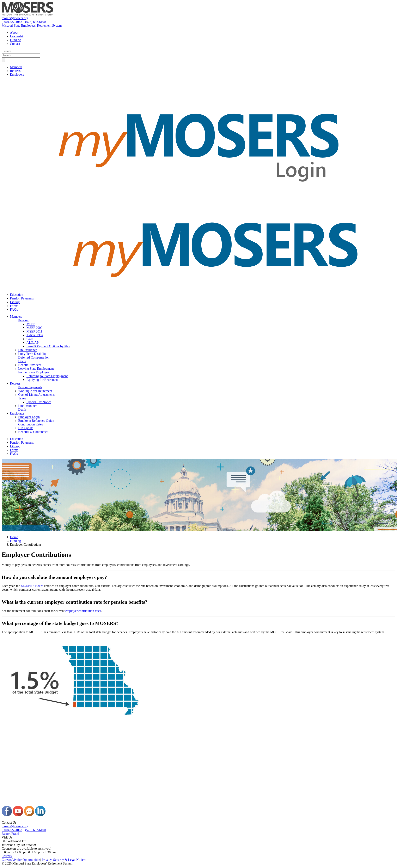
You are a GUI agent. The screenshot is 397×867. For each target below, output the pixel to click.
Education (16, 294)
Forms (14, 306)
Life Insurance (27, 350)
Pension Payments (22, 298)
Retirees (15, 70)
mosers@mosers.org (15, 18)
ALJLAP (32, 342)
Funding (15, 40)
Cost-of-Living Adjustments (36, 394)
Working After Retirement (35, 391)
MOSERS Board (32, 586)
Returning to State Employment (47, 376)
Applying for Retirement (42, 379)
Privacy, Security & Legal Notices (64, 859)
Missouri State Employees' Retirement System (32, 25)
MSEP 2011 (34, 331)
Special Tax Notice (38, 402)
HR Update (25, 428)
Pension (23, 320)
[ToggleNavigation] (3, 60)
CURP (30, 339)
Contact (15, 43)
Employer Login (29, 417)
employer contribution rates (83, 611)
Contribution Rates (30, 424)
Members (16, 67)
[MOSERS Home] (27, 14)
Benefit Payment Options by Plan (48, 346)
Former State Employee (33, 372)
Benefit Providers (29, 365)
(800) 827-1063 (12, 22)
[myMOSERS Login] (198, 200)
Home (14, 537)
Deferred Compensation (33, 357)
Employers (17, 74)
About (14, 32)
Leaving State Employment (36, 368)
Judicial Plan (34, 335)
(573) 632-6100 (35, 22)
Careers (7, 856)
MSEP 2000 (34, 327)
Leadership (17, 36)
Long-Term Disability (32, 353)
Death (22, 361)
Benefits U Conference (33, 432)
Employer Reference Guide (36, 420)
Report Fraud (10, 833)
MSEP (30, 324)
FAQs (14, 309)
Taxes (22, 398)
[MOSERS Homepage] (198, 804)
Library (15, 302)
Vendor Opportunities (26, 859)
